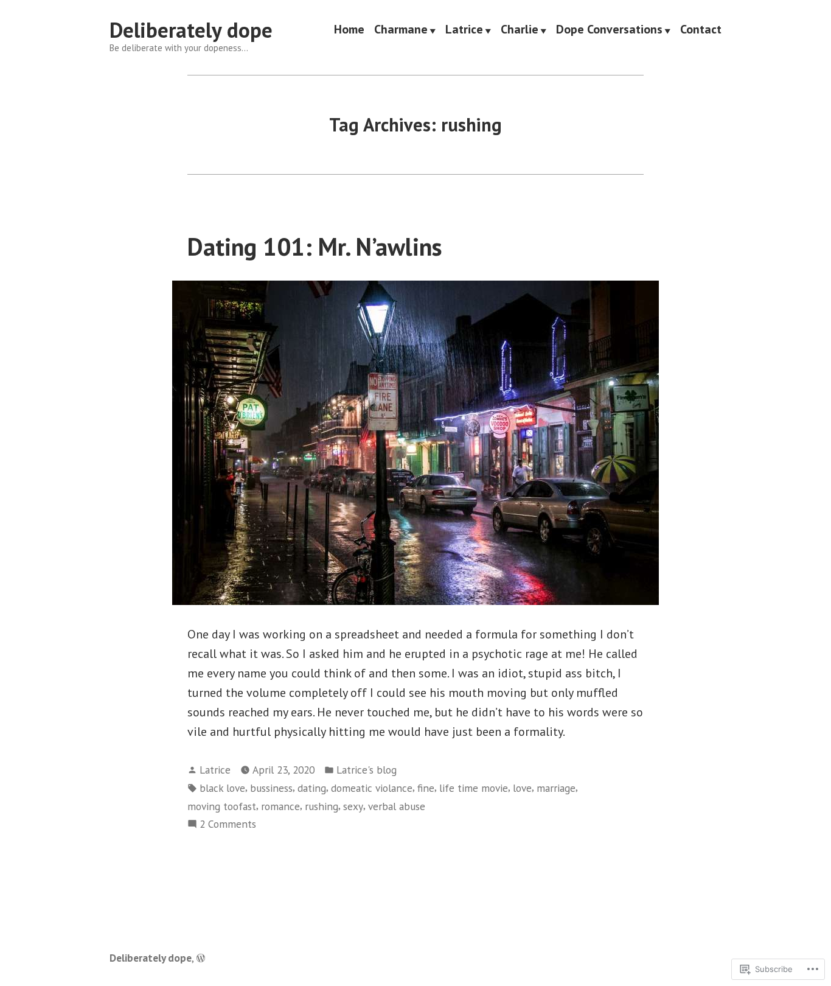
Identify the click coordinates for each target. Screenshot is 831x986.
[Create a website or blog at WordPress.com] (200, 958)
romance (280, 806)
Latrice (464, 30)
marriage (556, 788)
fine (425, 788)
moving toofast (221, 806)
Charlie (519, 30)
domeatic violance (371, 788)
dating (311, 788)
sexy (353, 806)
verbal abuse (396, 806)
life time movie (473, 788)
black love (222, 788)
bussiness (271, 788)
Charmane (401, 30)
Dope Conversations (609, 30)
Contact (700, 30)
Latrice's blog (366, 770)
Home (349, 30)
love (522, 788)
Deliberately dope (191, 30)
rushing (321, 806)
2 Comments (228, 824)
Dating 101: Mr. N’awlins (314, 246)
